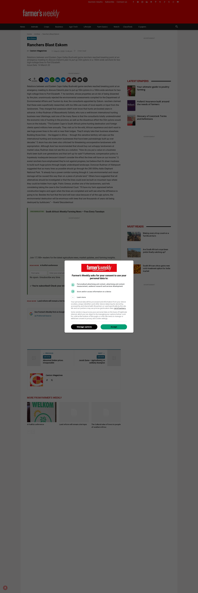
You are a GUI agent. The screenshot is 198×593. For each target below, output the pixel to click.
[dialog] (99, 296)
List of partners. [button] (120, 308)
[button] (99, 297)
